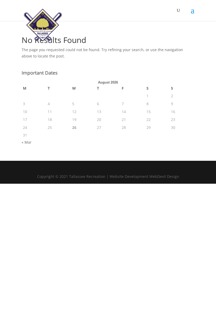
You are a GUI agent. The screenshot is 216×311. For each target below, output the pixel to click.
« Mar (27, 142)
